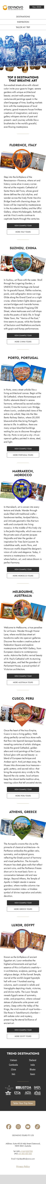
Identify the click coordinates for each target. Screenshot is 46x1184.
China (13, 1069)
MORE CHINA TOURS (23, 341)
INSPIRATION (23, 22)
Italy (13, 1073)
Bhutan (33, 1069)
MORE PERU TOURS (23, 795)
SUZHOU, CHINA (23, 248)
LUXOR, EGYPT (23, 925)
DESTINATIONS (23, 17)
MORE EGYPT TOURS (23, 1036)
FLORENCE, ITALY (23, 145)
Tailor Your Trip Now (23, 1103)
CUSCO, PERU (23, 698)
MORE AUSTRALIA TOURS (23, 682)
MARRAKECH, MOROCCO (23, 473)
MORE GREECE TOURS (23, 909)
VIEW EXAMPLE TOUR (23, 225)
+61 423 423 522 (25, 1153)
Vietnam (13, 1060)
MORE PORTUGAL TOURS (23, 455)
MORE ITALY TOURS (23, 232)
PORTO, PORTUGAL (23, 357)
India (33, 1064)
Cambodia (13, 1064)
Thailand (32, 1060)
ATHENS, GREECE (23, 812)
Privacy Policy (23, 1166)
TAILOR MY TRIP (23, 27)
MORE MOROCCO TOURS (23, 575)
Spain (32, 1073)
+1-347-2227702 (26, 1151)
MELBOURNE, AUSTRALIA (23, 593)
